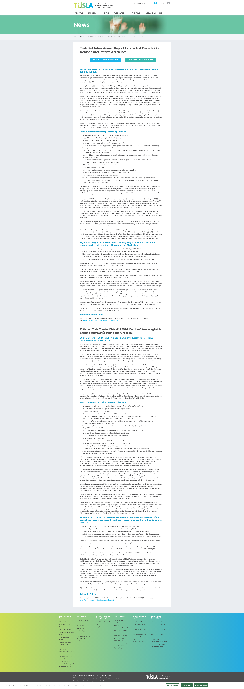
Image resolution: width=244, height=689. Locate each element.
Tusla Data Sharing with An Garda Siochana (66, 665)
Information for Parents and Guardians (158, 626)
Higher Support (82, 631)
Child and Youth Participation (119, 639)
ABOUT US (79, 13)
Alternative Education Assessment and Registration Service (140, 632)
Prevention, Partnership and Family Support (121, 629)
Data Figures (77, 681)
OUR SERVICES (93, 13)
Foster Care (81, 623)
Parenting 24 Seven (120, 635)
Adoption (99, 627)
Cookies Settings (172, 685)
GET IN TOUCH (135, 13)
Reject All (186, 685)
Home (75, 37)
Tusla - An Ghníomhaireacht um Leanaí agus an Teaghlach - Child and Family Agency (93, 4)
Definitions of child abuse (65, 626)
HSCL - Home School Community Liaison (158, 645)
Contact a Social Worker (64, 638)
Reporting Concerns (65, 629)
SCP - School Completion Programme (159, 640)
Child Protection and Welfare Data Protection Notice (65, 659)
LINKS (109, 675)
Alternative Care (82, 620)
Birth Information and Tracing (103, 623)
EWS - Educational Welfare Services (157, 635)
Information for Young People (158, 631)
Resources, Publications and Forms (66, 633)
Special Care (81, 628)
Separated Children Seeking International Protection (84, 638)
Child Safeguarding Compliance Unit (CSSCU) (65, 644)
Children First (63, 622)
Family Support (119, 620)
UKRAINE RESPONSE (154, 13)
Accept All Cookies (201, 685)
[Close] (241, 685)
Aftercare (80, 633)
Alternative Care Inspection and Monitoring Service (139, 639)
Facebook (168, 3)
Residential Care (82, 625)
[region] (122, 685)
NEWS (106, 13)
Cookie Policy (99, 678)
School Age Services (139, 627)
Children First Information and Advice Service (66, 652)
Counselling (118, 648)
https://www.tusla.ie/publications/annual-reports (100, 320)
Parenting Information (121, 632)
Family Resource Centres (119, 624)
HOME (75, 675)
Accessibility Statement (102, 681)
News (82, 37)
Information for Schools (159, 622)
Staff (163, 3)
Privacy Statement (88, 678)
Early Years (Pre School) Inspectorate (139, 623)
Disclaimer (76, 678)
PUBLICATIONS (119, 13)
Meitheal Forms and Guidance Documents (121, 644)
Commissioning (88, 681)
